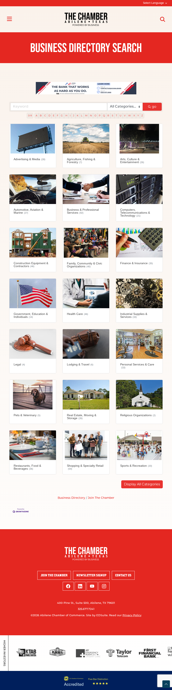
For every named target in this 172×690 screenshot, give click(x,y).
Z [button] (142, 115)
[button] (142, 484)
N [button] (91, 115)
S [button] (112, 115)
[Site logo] (86, 19)
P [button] (99, 115)
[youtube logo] (92, 586)
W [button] (129, 115)
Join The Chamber (101, 498)
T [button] (116, 115)
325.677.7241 (86, 609)
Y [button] (138, 115)
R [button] (108, 115)
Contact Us (123, 575)
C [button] (45, 115)
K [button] (77, 115)
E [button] (53, 115)
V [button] (125, 115)
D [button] (49, 115)
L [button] (81, 115)
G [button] (62, 115)
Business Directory (71, 498)
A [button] (36, 115)
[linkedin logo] (80, 586)
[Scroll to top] (166, 684)
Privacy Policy (131, 615)
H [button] (66, 115)
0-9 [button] (30, 115)
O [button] (95, 115)
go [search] (154, 107)
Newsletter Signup (91, 575)
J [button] (73, 115)
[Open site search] (162, 19)
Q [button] (104, 115)
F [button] (57, 115)
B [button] (41, 115)
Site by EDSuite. (97, 615)
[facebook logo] (68, 586)
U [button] (120, 115)
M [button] (86, 115)
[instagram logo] (104, 586)
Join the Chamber (54, 575)
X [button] (134, 115)
